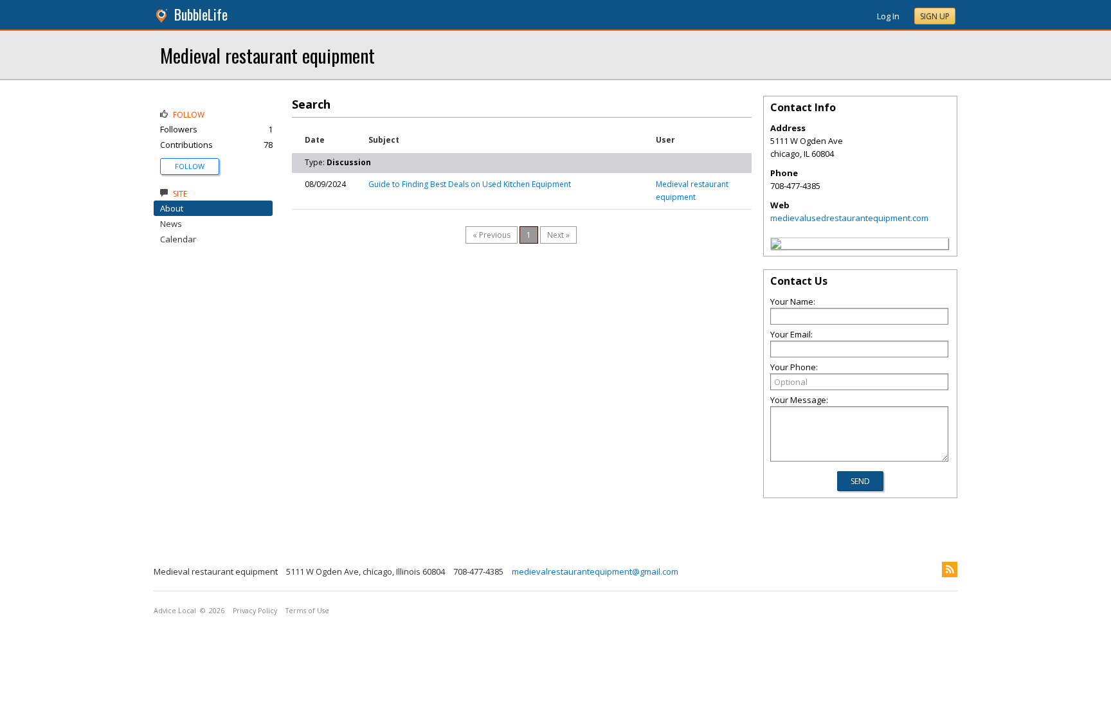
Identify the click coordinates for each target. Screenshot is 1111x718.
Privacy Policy (255, 610)
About (171, 208)
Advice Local (175, 610)
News (171, 223)
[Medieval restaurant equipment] (776, 245)
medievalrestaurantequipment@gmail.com (595, 571)
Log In (888, 16)
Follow (189, 166)
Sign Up (935, 16)
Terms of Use (307, 610)
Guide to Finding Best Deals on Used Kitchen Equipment (469, 184)
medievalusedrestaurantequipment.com (849, 218)
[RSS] (949, 569)
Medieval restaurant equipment (267, 55)
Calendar (178, 239)
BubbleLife (201, 14)
